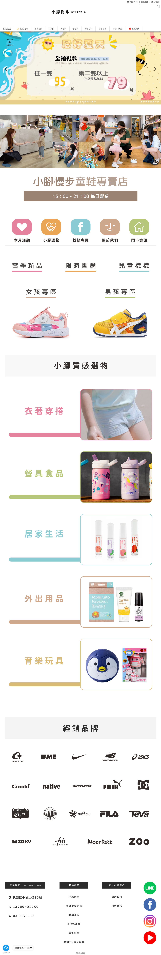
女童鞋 (75, 29)
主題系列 (88, 29)
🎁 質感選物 (134, 29)
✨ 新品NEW (22, 29)
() (133, 2)
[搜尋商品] (158, 6)
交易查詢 (144, 2)
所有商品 (7, 29)
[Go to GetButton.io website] (6, 952)
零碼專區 (38, 29)
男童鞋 (63, 29)
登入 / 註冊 (155, 2)
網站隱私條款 (80, 953)
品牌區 (51, 29)
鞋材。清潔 (117, 29)
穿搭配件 (102, 29)
